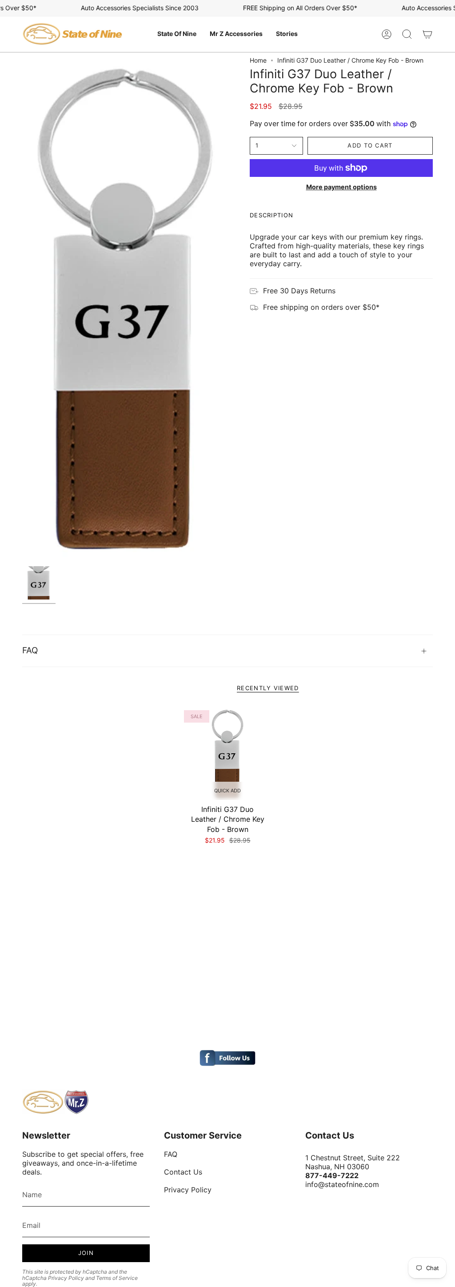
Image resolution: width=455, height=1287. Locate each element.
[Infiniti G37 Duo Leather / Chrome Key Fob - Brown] (228, 754)
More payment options (341, 187)
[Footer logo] (55, 1102)
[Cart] (427, 34)
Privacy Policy (66, 1278)
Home (258, 60)
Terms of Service (117, 1278)
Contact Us (183, 1171)
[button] (177, 34)
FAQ (30, 650)
